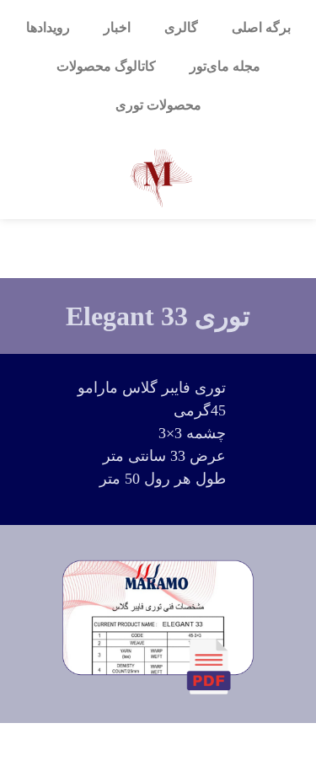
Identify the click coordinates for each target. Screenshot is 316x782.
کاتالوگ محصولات (106, 66)
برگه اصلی (261, 27)
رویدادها (48, 27)
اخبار (117, 27)
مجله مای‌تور (225, 66)
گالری (181, 27)
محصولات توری (158, 105)
